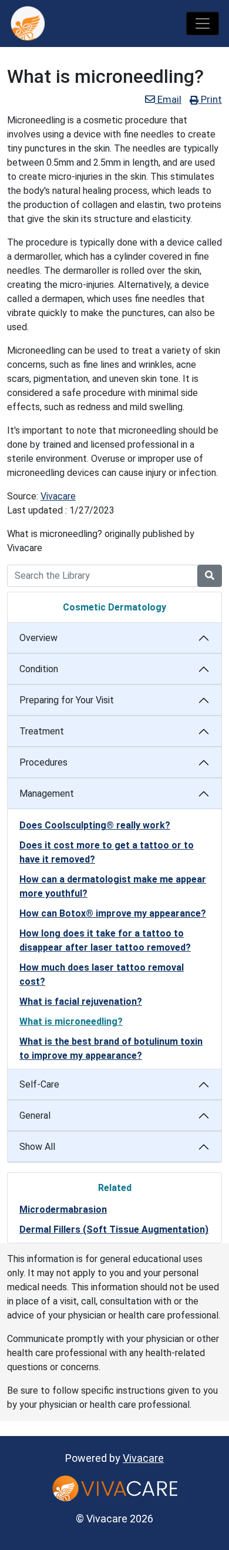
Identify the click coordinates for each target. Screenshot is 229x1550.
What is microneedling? (71, 1021)
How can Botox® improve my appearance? (112, 913)
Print (210, 99)
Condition (38, 669)
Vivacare (58, 496)
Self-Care (39, 1084)
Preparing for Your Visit (66, 700)
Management (46, 793)
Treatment (41, 731)
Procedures (43, 762)
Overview (38, 637)
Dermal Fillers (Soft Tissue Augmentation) (113, 1229)
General (34, 1115)
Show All (37, 1146)
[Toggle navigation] (202, 23)
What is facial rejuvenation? (80, 1001)
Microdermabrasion (63, 1209)
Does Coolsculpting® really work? (94, 825)
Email (168, 99)
